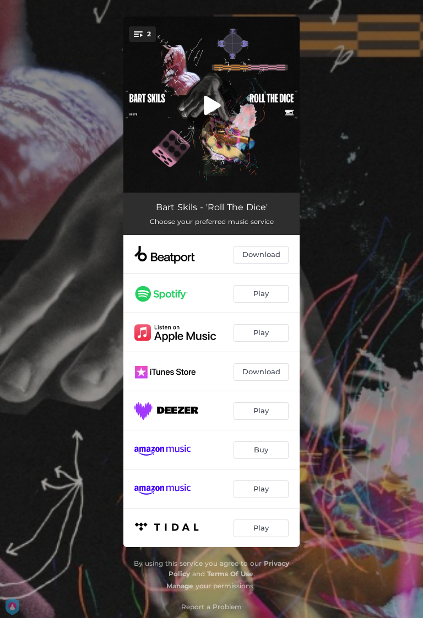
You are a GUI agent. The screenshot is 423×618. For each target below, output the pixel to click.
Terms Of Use (230, 574)
